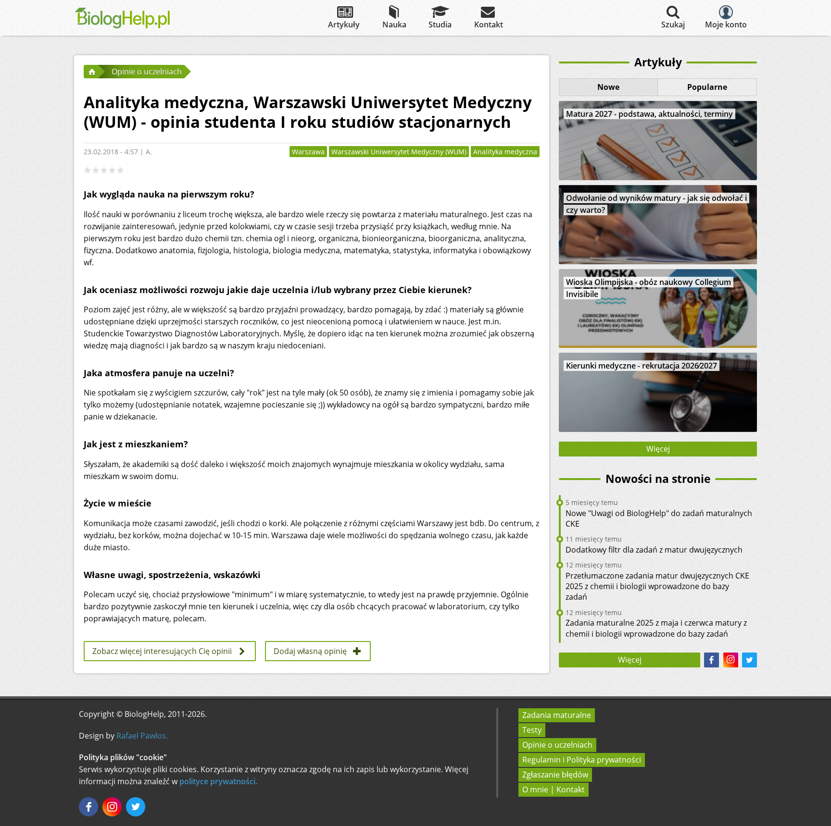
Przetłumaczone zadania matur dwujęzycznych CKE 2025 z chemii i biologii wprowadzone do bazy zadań (657, 586)
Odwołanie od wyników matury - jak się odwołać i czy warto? (656, 204)
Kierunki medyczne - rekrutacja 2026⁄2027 (641, 365)
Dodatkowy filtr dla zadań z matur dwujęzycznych (654, 549)
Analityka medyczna (505, 151)
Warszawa (308, 151)
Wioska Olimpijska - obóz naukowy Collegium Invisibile (648, 288)
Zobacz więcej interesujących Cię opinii (162, 651)
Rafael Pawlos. (142, 735)
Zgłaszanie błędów (555, 774)
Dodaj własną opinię (310, 651)
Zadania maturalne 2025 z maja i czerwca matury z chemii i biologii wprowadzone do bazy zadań (656, 628)
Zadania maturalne (556, 715)
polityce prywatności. (218, 781)
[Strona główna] (91, 71)
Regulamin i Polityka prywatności (581, 759)
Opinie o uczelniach (557, 745)
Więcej (658, 449)
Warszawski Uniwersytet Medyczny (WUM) (398, 151)
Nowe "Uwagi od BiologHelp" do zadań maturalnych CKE (659, 518)
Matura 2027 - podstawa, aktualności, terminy (649, 114)
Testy (531, 730)
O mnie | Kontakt (553, 789)
